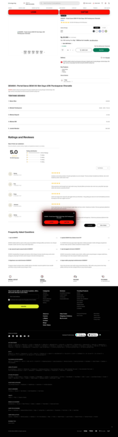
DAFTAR (66, 222)
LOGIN (51, 222)
